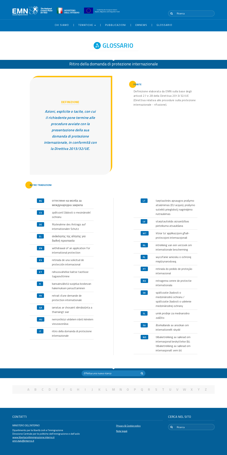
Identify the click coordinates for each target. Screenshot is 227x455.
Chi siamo (62, 25)
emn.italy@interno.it (23, 441)
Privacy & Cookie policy (128, 426)
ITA (204, 7)
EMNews (141, 25)
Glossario (164, 25)
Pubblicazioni (115, 25)
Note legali (121, 431)
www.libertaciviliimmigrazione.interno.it (33, 437)
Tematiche (86, 25)
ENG (212, 7)
